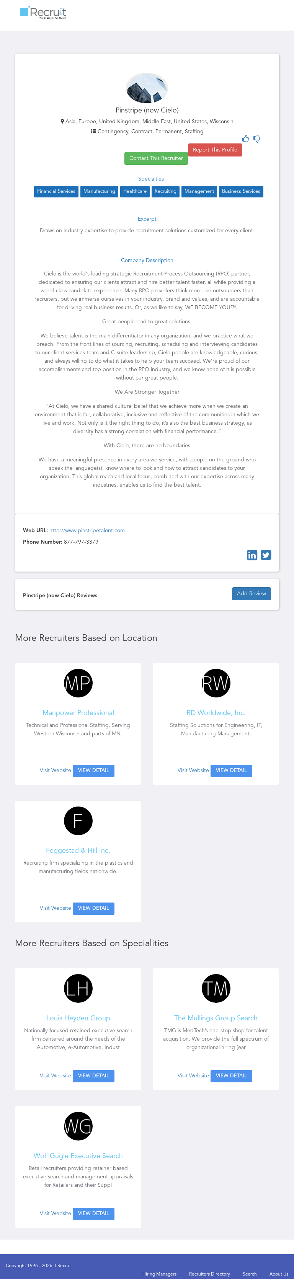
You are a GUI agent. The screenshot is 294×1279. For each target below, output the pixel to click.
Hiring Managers (159, 1274)
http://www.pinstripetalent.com (87, 530)
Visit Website (55, 770)
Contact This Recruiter (156, 158)
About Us (279, 1274)
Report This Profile (215, 150)
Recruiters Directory (209, 1274)
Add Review (251, 593)
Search (250, 1274)
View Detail (93, 770)
